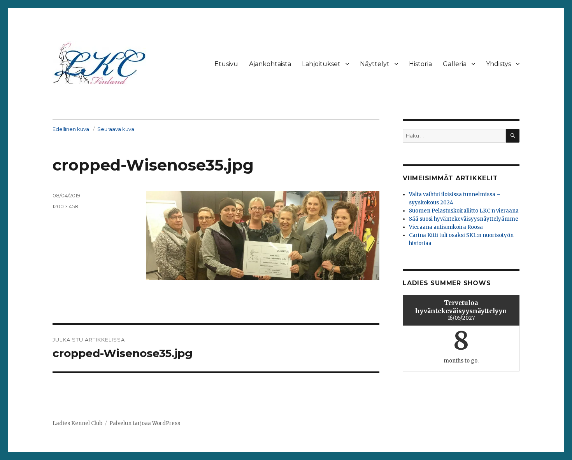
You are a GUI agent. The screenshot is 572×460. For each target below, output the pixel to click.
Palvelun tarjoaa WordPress (144, 423)
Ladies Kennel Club (77, 423)
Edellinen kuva (71, 129)
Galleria (455, 64)
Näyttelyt (375, 64)
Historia (420, 64)
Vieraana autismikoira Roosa (446, 227)
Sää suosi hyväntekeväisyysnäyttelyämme (463, 219)
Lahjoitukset (321, 64)
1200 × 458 (65, 206)
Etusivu (226, 64)
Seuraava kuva (115, 129)
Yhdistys (498, 64)
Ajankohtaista (270, 64)
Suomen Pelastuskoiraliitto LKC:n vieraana (464, 210)
